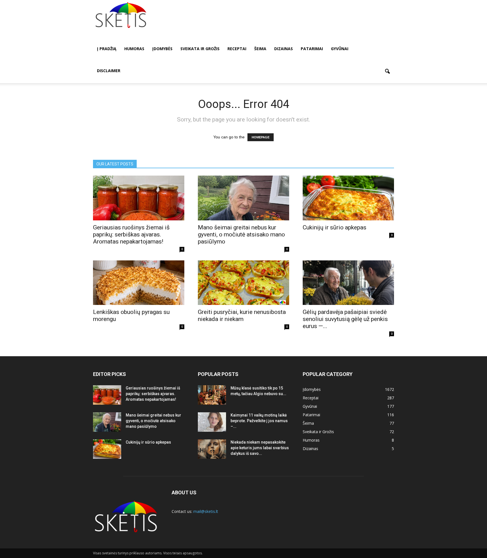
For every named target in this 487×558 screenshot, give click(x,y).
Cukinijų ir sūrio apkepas (334, 227)
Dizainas (283, 48)
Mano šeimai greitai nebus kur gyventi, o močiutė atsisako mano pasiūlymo (241, 234)
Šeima (260, 48)
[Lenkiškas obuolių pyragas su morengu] (138, 282)
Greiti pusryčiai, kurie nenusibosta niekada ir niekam (242, 315)
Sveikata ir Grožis (200, 48)
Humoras (134, 48)
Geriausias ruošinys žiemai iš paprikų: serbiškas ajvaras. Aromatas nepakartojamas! (131, 234)
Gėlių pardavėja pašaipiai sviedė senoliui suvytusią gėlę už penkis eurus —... (345, 319)
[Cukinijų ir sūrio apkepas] (348, 198)
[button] (387, 71)
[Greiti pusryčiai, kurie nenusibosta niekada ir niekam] (243, 282)
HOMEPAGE (260, 137)
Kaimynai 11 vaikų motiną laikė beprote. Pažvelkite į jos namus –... (259, 421)
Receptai (236, 48)
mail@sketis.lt (205, 511)
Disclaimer (108, 70)
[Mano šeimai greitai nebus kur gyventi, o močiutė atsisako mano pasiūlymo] (243, 198)
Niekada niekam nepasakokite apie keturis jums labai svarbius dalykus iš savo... (260, 448)
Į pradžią (106, 48)
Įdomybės (162, 48)
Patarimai (312, 48)
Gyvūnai (339, 48)
